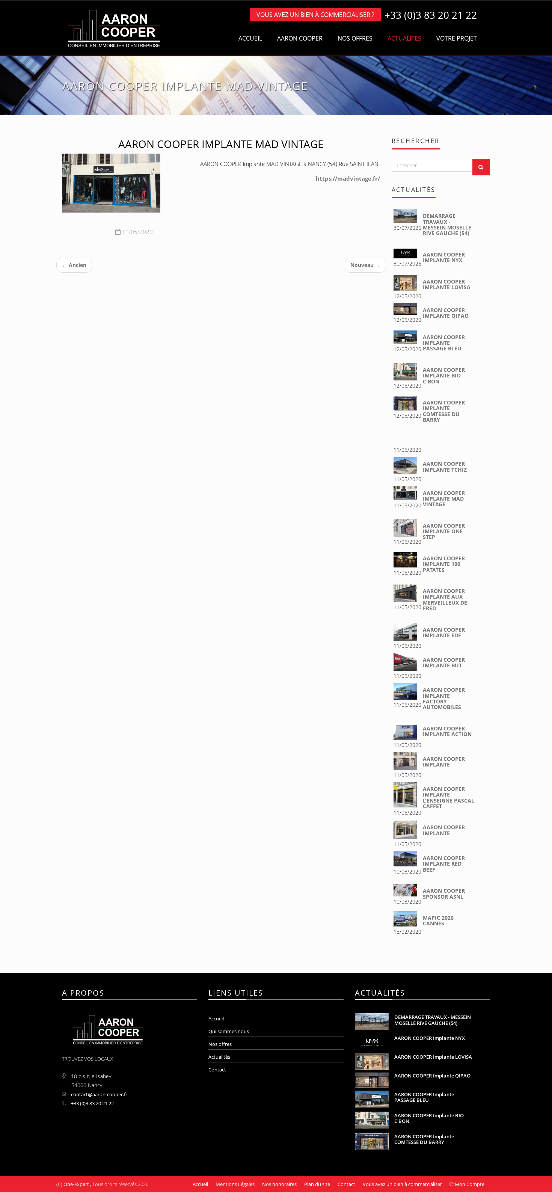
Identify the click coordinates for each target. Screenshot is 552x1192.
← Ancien (74, 265)
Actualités (219, 1056)
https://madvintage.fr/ (348, 178)
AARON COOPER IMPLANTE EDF (444, 632)
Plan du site (317, 1184)
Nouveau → (365, 265)
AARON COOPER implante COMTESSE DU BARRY (444, 411)
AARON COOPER (300, 38)
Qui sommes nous (228, 1031)
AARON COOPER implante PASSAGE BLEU (444, 342)
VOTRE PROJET (456, 38)
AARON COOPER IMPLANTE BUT (444, 662)
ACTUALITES (404, 38)
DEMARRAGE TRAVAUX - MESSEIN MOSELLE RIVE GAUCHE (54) (447, 224)
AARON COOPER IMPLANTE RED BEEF (444, 863)
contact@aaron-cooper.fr (98, 1094)
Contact (217, 1069)
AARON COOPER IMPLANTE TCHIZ (445, 466)
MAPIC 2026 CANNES (438, 920)
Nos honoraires (279, 1184)
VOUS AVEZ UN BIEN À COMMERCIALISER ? (315, 15)
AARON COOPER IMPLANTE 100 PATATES (444, 564)
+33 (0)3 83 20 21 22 (92, 1103)
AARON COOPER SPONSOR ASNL (444, 893)
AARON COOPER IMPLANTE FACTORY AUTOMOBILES (444, 698)
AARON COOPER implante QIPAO (446, 312)
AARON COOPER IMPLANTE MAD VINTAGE (444, 498)
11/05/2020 (137, 231)
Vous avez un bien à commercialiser (402, 1184)
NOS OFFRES (355, 38)
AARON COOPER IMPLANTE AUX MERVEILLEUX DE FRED (445, 599)
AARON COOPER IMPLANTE (444, 761)
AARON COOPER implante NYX (444, 257)
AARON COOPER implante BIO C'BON (444, 375)
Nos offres (220, 1044)
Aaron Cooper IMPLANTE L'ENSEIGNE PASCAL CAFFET (448, 797)
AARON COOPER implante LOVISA (447, 284)
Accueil (216, 1018)
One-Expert (76, 1184)
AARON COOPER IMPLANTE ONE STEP (444, 531)
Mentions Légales (235, 1184)
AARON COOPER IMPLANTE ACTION (447, 731)
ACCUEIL (250, 38)
